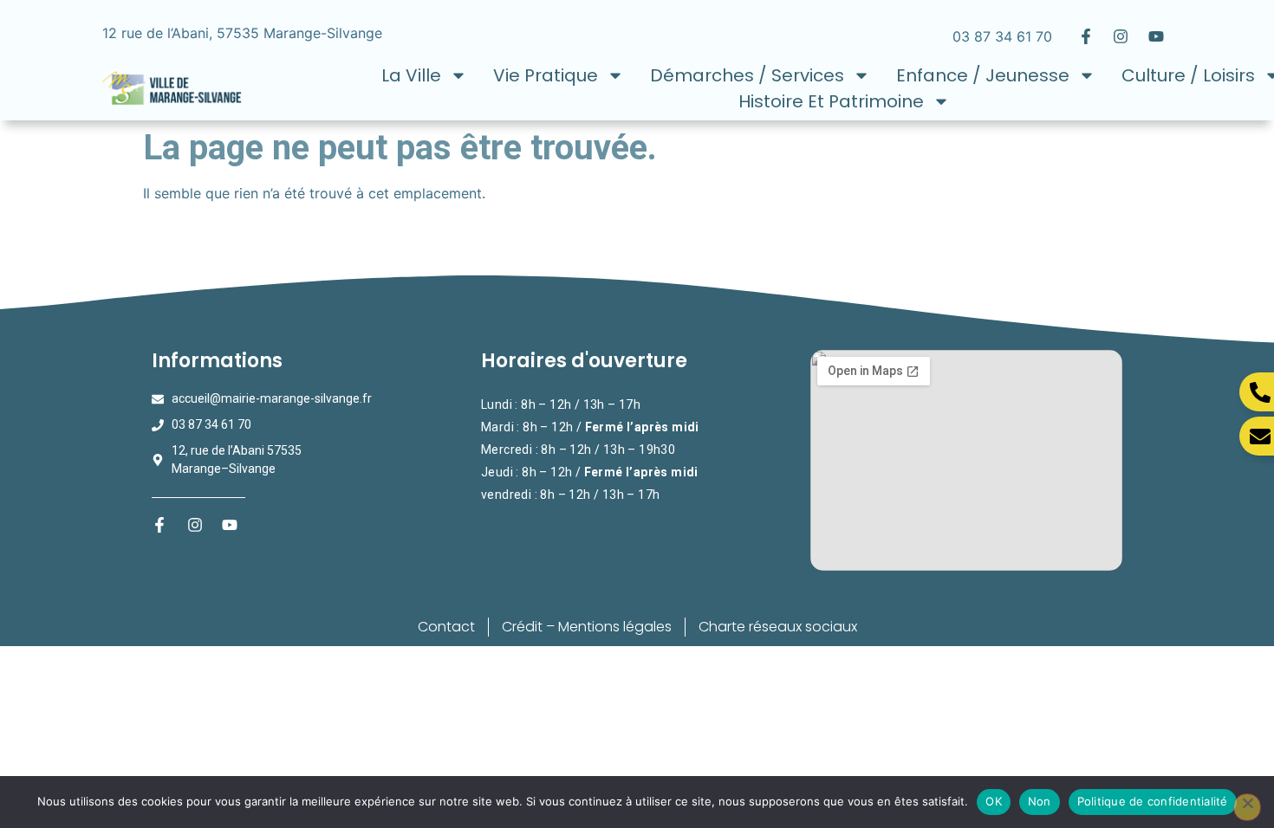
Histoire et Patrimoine (831, 101)
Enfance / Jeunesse (982, 75)
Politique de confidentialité (1152, 801)
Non (1039, 801)
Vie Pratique (545, 75)
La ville (411, 75)
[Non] (1247, 807)
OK (993, 801)
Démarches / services (747, 75)
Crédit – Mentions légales (587, 627)
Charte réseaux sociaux (778, 627)
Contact (446, 627)
